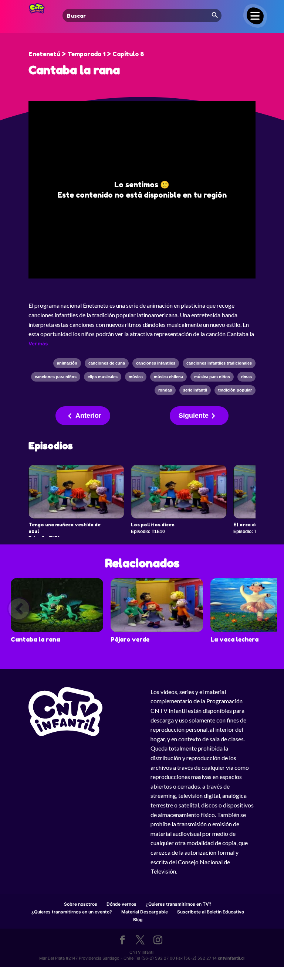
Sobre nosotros (80, 904)
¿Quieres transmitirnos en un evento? (71, 912)
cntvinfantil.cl (231, 958)
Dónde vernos (121, 904)
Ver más (38, 343)
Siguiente (194, 415)
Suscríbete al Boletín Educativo (210, 912)
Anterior (88, 415)
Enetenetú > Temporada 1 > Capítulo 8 (86, 54)
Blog (138, 919)
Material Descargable (144, 912)
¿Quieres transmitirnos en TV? (179, 904)
